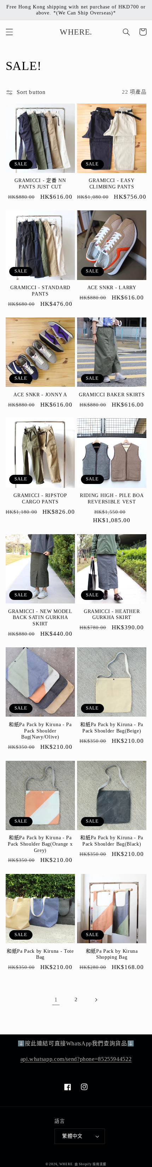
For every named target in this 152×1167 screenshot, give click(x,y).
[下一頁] (96, 1000)
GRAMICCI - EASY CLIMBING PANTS (111, 183)
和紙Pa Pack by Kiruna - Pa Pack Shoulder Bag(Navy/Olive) (40, 731)
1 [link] (56, 1000)
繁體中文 (72, 1136)
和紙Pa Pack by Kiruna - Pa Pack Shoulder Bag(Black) (111, 841)
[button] (9, 32)
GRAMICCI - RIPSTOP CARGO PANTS (40, 498)
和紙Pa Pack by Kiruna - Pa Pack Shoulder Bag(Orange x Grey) (40, 844)
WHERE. (67, 1164)
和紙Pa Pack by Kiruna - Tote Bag (40, 954)
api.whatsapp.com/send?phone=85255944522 (76, 1059)
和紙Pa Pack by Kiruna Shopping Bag (112, 954)
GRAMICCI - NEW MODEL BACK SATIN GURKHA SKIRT (40, 617)
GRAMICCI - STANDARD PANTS (40, 291)
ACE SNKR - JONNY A (40, 394)
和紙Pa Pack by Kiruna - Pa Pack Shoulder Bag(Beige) (111, 728)
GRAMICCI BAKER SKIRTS (112, 394)
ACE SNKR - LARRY (111, 287)
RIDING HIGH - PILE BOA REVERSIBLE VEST (112, 498)
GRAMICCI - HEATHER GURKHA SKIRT (112, 614)
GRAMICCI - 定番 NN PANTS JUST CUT (40, 183)
